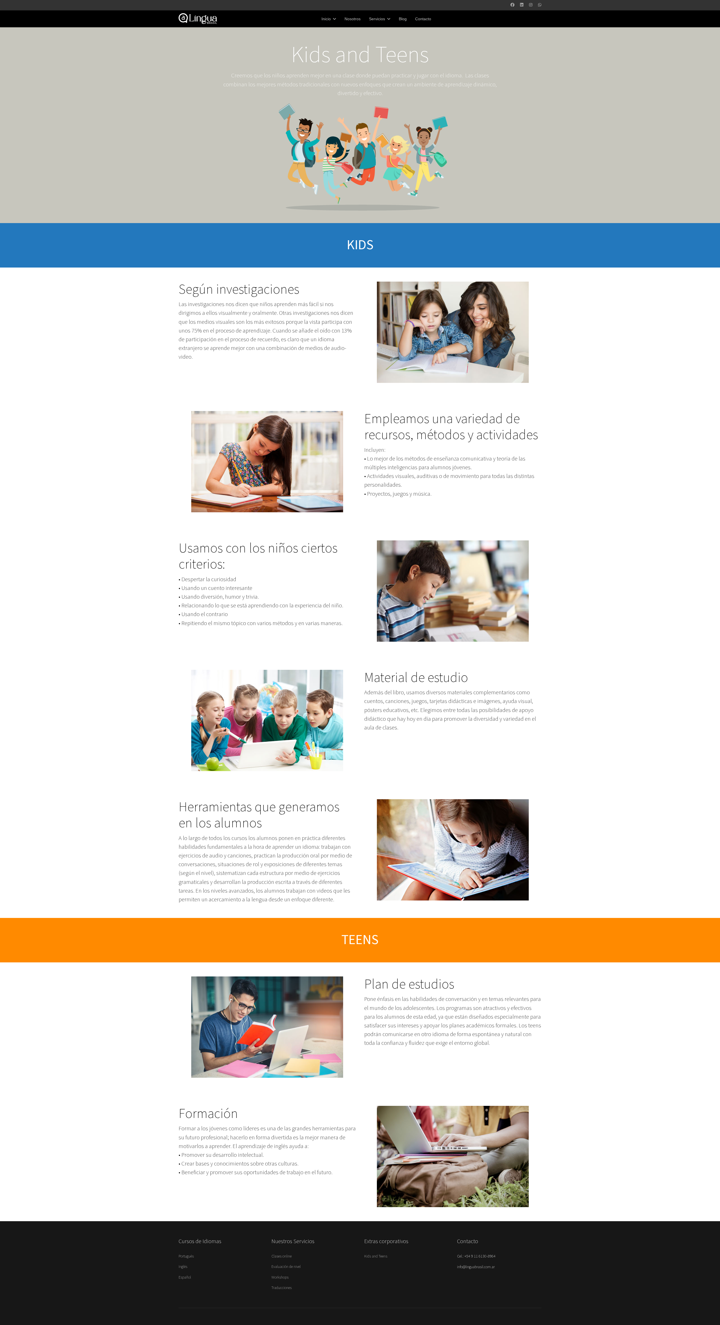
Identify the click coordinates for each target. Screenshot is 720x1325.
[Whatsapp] (539, 5)
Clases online (281, 1256)
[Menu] (441, 18)
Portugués (186, 1256)
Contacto (423, 19)
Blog (403, 19)
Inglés (183, 1267)
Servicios (377, 19)
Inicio (326, 19)
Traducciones (281, 1288)
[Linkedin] (521, 5)
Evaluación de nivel (286, 1267)
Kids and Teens (375, 1256)
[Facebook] (512, 5)
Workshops (280, 1277)
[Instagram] (530, 5)
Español (185, 1277)
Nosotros (353, 19)
